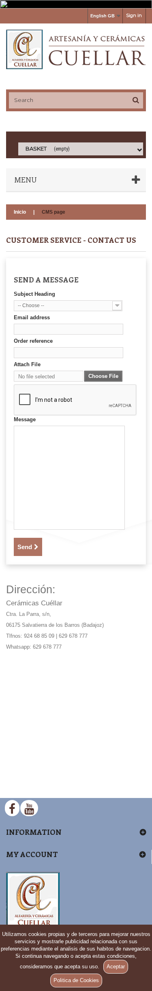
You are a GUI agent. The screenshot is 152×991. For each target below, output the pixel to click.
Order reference (33, 341)
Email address (32, 317)
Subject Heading (34, 294)
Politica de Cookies (76, 980)
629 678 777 (73, 636)
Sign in (134, 15)
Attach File (27, 364)
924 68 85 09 (39, 636)
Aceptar (116, 966)
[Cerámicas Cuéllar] (76, 49)
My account (32, 854)
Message (25, 419)
